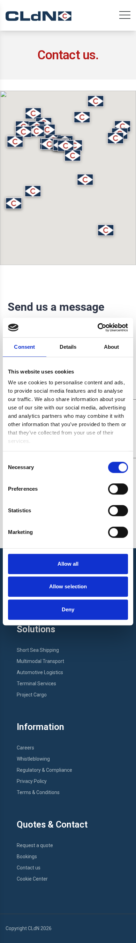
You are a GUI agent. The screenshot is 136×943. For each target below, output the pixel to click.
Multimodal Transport (40, 661)
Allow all (68, 564)
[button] (66, 145)
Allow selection (68, 586)
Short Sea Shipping (38, 650)
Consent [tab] (24, 347)
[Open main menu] (124, 16)
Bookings (27, 856)
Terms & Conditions (38, 792)
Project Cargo (32, 694)
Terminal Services (36, 683)
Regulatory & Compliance (44, 770)
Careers (25, 747)
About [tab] (111, 347)
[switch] (118, 489)
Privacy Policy (32, 781)
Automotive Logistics (40, 672)
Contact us (28, 867)
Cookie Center (32, 879)
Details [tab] (68, 347)
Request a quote (35, 845)
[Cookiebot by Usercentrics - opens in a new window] (98, 327)
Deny (68, 609)
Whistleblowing (33, 759)
